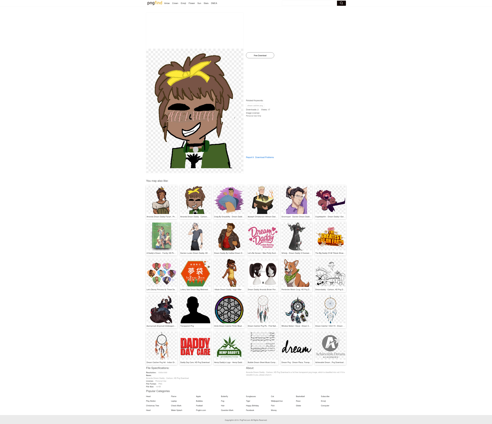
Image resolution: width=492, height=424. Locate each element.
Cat (272, 396)
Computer (325, 405)
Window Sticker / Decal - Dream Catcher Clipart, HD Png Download (308, 326)
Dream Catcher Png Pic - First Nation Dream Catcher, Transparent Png (276, 326)
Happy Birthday (252, 405)
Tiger (248, 400)
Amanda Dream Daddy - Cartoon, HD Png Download (201, 216)
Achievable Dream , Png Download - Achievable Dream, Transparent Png (345, 362)
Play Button (151, 400)
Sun (199, 3)
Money (274, 410)
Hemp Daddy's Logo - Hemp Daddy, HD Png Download (236, 362)
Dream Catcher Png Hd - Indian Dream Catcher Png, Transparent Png (175, 362)
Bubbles (199, 400)
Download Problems (264, 157)
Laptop (174, 400)
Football (199, 405)
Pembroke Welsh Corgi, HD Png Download (298, 289)
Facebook (250, 410)
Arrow (167, 3)
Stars (206, 3)
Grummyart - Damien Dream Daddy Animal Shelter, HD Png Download (310, 216)
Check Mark (176, 405)
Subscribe (325, 396)
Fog (222, 400)
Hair (222, 405)
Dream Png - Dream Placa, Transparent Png (299, 362)
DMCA (214, 3)
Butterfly (224, 396)
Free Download (260, 55)
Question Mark (227, 410)
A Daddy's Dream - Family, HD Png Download (165, 253)
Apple (198, 396)
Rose (298, 400)
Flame (173, 396)
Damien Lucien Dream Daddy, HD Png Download (200, 253)
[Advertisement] (194, 31)
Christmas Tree (152, 405)
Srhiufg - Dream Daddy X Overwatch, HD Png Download (304, 253)
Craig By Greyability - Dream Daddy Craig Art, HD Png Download (240, 216)
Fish (273, 405)
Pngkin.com (201, 410)
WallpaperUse (277, 400)
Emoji (183, 3)
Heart (148, 396)
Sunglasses (251, 396)
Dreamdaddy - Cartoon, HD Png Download (332, 289)
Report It (250, 157)
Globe (298, 405)
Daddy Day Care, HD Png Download (195, 362)
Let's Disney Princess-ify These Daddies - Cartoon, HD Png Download (175, 289)
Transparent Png (187, 326)
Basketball (300, 396)
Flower (192, 3)
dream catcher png (255, 105)
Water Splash (176, 410)
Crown (175, 3)
